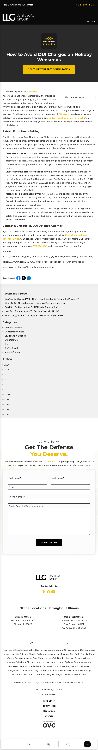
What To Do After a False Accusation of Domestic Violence (35, 303)
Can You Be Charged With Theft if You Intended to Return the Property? (42, 299)
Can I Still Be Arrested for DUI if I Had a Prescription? (32, 307)
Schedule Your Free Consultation (49, 69)
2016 (6, 414)
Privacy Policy (49, 706)
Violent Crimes (12, 352)
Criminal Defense (13, 327)
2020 (6, 394)
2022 (6, 384)
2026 (6, 365)
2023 (6, 379)
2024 (6, 374)
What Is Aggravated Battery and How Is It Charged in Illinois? (36, 315)
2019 (6, 399)
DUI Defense (31, 92)
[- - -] (91, 17)
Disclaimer (49, 701)
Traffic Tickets (12, 348)
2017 (6, 409)
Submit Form (49, 542)
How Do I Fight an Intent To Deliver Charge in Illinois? (32, 311)
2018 (6, 404)
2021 (6, 389)
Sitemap (49, 716)
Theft (7, 344)
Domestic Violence (14, 332)
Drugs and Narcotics (15, 336)
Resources (49, 711)
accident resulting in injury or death (65, 118)
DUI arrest (64, 114)
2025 (6, 369)
